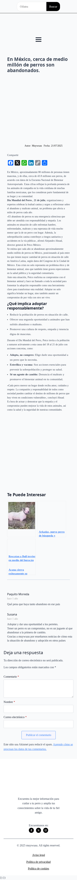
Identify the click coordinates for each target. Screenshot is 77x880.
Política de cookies (38, 868)
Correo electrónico (15, 717)
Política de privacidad (38, 861)
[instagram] (45, 830)
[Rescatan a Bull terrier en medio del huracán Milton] (21, 519)
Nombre (9, 702)
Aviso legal (38, 855)
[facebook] (31, 830)
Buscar (53, 6)
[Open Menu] (38, 39)
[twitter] (38, 830)
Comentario (11, 676)
